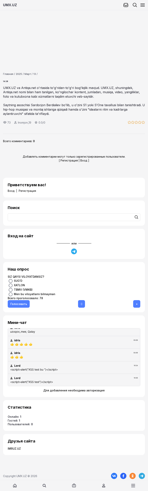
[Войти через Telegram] (74, 251)
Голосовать (18, 304)
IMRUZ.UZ (14, 448)
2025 (19, 73)
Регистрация (69, 160)
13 (34, 73)
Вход (83, 160)
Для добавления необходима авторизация (74, 390)
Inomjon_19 (24, 122)
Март (27, 73)
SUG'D (18, 280)
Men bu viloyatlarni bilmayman (34, 294)
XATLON (19, 285)
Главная (8, 73)
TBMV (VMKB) (23, 289)
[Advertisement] (74, 37)
